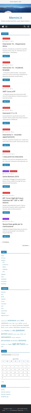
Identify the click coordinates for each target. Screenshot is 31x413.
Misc (4, 271)
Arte (2, 294)
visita (27, 344)
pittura (10, 334)
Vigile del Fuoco (6, 38)
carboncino (4, 323)
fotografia (26, 325)
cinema (16, 323)
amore (18, 320)
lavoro (27, 327)
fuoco (2, 327)
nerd (2, 308)
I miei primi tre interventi (13, 157)
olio (13, 330)
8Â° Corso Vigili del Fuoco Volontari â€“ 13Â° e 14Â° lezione (13, 200)
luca (13, 41)
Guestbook (3, 279)
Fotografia (5, 269)
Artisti (2, 296)
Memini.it (15, 18)
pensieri (4, 334)
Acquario (3, 292)
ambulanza (12, 320)
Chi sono (3, 258)
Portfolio (3, 260)
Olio (4, 262)
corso (20, 323)
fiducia (14, 325)
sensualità (13, 337)
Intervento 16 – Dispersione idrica (14, 45)
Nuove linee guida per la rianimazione (12, 225)
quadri (18, 334)
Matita (4, 267)
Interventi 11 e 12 (10, 113)
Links (2, 276)
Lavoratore (3, 303)
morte (2, 330)
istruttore (23, 327)
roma (25, 334)
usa (6, 344)
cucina (3, 325)
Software (3, 274)
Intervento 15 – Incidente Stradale (13, 68)
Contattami (3, 281)
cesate (10, 323)
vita (2, 346)
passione (20, 330)
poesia (14, 334)
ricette (21, 334)
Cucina (2, 301)
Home (2, 255)
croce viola (25, 323)
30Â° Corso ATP (9, 91)
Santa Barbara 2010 (11, 176)
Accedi (2, 389)
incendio (6, 327)
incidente (11, 327)
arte (22, 320)
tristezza (3, 344)
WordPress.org (4, 396)
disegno (7, 325)
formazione (20, 325)
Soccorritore (6, 171)
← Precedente (5, 242)
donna (10, 325)
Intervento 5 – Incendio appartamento (12, 135)
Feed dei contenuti (5, 392)
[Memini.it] (3, 26)
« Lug (2, 381)
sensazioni (6, 337)
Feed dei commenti (5, 394)
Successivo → (26, 245)
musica (6, 331)
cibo (13, 323)
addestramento (4, 320)
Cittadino (3, 299)
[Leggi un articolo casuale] (28, 26)
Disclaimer (3, 283)
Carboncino (5, 264)
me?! (2, 306)
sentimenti (18, 337)
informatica (17, 327)
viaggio (9, 344)
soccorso (22, 340)
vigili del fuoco (18, 343)
